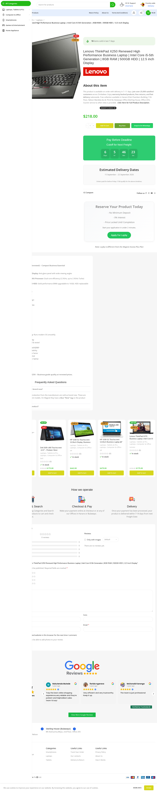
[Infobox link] (128, 4)
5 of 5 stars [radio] (34, 573)
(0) (50, 461)
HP (71, 451)
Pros (13, 615)
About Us (98, 756)
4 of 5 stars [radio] (33, 573)
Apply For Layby (119, 235)
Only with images (94, 539)
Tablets (49, 760)
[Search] (112, 4)
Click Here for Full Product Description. (133, 102)
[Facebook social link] (146, 193)
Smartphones (51, 752)
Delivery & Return (77, 760)
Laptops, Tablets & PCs (49, 453)
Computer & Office (54, 455)
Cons (85, 615)
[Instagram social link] (148, 193)
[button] (142, 125)
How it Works (100, 760)
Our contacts (76, 756)
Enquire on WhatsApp (142, 126)
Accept (148, 788)
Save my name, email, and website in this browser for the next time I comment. (45, 635)
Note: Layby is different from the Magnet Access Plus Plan (119, 247)
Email (86, 625)
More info (137, 788)
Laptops (39, 20)
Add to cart (104, 126)
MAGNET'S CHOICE (108, 108)
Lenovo (132, 447)
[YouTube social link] (151, 193)
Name (14, 625)
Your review (16, 587)
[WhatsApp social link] (154, 193)
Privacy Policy (100, 752)
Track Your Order (77, 752)
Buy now (122, 126)
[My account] (133, 12)
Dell (41, 458)
